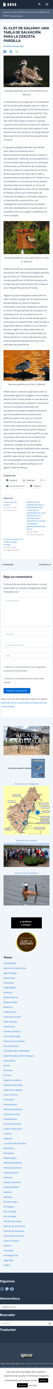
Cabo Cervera (10, 1012)
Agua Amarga (10, 973)
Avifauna (8, 992)
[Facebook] (5, 51)
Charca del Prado (12, 1036)
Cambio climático (12, 1031)
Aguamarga (9, 978)
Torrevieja (8, 1250)
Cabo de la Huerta (12, 1017)
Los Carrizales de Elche (15, 1143)
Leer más (32, 1385)
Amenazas (9, 982)
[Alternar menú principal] (47, 4)
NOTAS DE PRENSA (13, 1163)
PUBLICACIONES (11, 1187)
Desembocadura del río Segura (19, 1055)
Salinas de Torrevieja (14, 1231)
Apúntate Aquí (16, 16)
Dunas (7, 1065)
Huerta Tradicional (13, 1128)
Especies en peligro (13, 1090)
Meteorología (10, 1158)
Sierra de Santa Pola (14, 1236)
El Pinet (7, 1075)
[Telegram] (11, 51)
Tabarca (7, 1245)
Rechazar (22, 1385)
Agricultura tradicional (15, 968)
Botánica (8, 1007)
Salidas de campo (12, 1221)
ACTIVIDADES (10, 963)
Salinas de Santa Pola (14, 1226)
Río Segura (9, 1206)
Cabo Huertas (10, 1021)
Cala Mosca (9, 1026)
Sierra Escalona (11, 1240)
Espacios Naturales (13, 1085)
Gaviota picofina (12, 1114)
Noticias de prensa (13, 1167)
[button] (39, 4)
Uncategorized (11, 1255)
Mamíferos (9, 1148)
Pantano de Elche (12, 1182)
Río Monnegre (10, 1202)
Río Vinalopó (10, 1211)
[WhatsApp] (16, 51)
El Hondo (8, 1070)
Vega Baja (8, 1260)
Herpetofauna (10, 1119)
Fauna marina (11, 1094)
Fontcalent (9, 1099)
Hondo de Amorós (12, 1124)
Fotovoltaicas (10, 1104)
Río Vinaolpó (10, 1216)
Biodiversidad (10, 1002)
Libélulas (8, 1138)
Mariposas (9, 1153)
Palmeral (8, 1177)
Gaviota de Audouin (13, 1109)
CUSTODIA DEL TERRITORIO (16, 1051)
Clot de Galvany (11, 1046)
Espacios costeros (12, 1080)
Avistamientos (11, 997)
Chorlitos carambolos (14, 1041)
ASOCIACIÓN (9, 987)
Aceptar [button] (43, 1380)
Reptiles (7, 1192)
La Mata (7, 1133)
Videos (7, 1265)
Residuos (8, 1197)
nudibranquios (11, 1172)
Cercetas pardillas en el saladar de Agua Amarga (13, 542)
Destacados (9, 1060)
